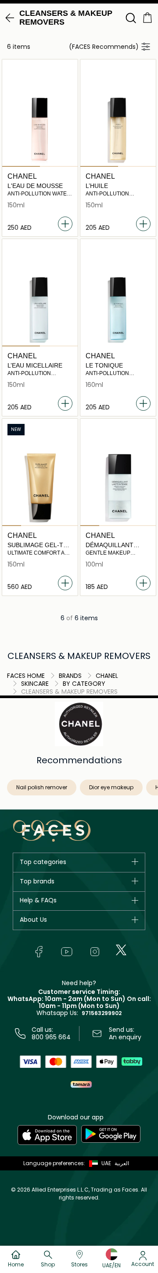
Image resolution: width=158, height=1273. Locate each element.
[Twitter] (121, 950)
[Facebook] (39, 952)
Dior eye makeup (111, 787)
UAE (106, 1163)
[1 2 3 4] (40, 488)
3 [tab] (49, 525)
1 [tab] (21, 166)
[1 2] (40, 129)
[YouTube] (67, 952)
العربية (122, 1163)
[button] (98, 1163)
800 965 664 (51, 1037)
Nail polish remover (41, 787)
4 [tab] (68, 525)
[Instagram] (95, 952)
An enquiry (125, 1037)
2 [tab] (59, 166)
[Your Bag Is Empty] (147, 17)
